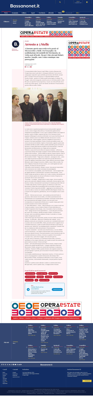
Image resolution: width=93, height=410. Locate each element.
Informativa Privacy (31, 393)
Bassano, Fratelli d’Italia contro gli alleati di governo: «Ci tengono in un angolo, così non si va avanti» (40, 25)
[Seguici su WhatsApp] (11, 364)
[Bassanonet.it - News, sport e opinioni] (23, 6)
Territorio (42, 13)
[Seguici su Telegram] (13, 364)
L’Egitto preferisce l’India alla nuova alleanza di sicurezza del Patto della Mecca (29, 25)
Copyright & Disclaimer (49, 393)
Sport (33, 13)
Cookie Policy (40, 393)
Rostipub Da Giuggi (30, 273)
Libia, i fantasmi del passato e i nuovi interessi (73, 22)
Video (61, 13)
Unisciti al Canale (57, 289)
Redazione (15, 373)
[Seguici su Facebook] (1, 364)
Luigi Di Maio (40, 276)
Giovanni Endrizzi (58, 276)
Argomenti (69, 13)
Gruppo (14, 372)
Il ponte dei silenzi (61, 21)
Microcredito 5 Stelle (42, 273)
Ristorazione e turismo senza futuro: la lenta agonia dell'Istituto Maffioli (32, 352)
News (6, 13)
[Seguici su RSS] (17, 364)
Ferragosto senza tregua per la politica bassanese (58, 331)
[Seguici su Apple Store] (19, 364)
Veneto (14, 21)
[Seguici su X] (7, 364)
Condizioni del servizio (60, 393)
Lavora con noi (16, 377)
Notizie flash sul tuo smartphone (37, 288)
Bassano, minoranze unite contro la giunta (51, 22)
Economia (15, 13)
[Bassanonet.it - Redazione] (15, 44)
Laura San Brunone (30, 276)
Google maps (25, 375)
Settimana (15, 341)
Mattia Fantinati (29, 280)
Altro (77, 13)
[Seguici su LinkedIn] (9, 364)
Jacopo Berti (48, 276)
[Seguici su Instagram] (3, 364)
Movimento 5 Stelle (44, 280)
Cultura (24, 13)
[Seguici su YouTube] (15, 364)
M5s (36, 280)
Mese (14, 343)
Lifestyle (51, 13)
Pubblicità (15, 375)
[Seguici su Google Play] (21, 364)
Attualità (27, 41)
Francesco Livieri (53, 273)
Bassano (15, 20)
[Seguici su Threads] (5, 364)
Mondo (14, 23)
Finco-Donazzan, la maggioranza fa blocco (70, 331)
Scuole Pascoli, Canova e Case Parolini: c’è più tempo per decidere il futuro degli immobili (83, 333)
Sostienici (87, 380)
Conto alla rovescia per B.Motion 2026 (84, 22)
